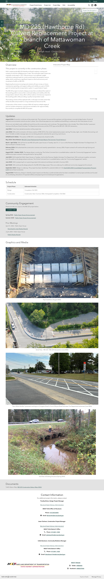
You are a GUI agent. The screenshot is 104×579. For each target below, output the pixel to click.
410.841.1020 (55, 551)
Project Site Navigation (90, 10)
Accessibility (71, 5)
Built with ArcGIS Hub (9, 577)
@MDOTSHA (80, 568)
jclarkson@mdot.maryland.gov (55, 535)
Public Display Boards (14, 234)
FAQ (64, 5)
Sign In (95, 1)
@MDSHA (79, 565)
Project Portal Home (36, 5)
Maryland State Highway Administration (52, 505)
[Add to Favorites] (2, 21)
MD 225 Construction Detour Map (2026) (30, 487)
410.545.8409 (54, 512)
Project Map (56, 5)
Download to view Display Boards (18, 229)
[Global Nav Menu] (6, 1)
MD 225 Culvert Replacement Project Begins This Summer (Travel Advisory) (44, 139)
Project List (47, 5)
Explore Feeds (84, 577)
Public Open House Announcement (24, 215)
